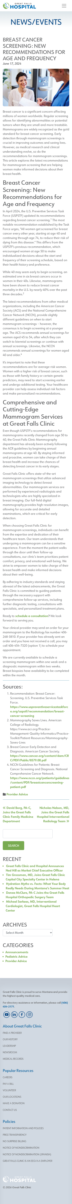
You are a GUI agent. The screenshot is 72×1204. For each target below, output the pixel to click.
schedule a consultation (31, 616)
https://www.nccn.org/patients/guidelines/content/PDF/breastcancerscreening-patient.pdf (39, 782)
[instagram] (29, 1014)
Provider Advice (17, 794)
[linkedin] (14, 1014)
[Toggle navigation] (64, 5)
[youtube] (6, 1014)
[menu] (36, 1033)
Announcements (16, 952)
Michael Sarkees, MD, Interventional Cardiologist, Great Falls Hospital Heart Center (33, 905)
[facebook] (22, 1014)
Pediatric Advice (16, 956)
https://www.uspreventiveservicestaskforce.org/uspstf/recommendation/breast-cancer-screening (39, 711)
